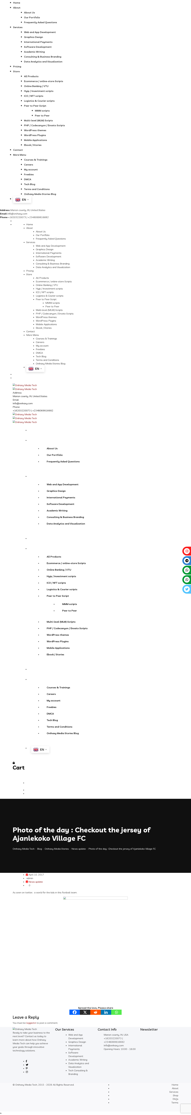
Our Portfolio (32, 17)
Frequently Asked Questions (40, 22)
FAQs (175, 1098)
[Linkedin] (106, 1012)
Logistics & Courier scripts (39, 100)
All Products (31, 76)
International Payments (38, 41)
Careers (28, 164)
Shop (175, 1095)
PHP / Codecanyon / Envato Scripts (44, 125)
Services (18, 27)
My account (31, 169)
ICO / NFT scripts (33, 95)
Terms (174, 1102)
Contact (18, 149)
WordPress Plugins (35, 135)
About (16, 7)
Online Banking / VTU (36, 86)
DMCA (27, 179)
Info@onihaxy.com (17, 213)
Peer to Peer (42, 115)
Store (16, 71)
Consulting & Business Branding (42, 56)
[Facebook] (74, 1012)
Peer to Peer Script (35, 105)
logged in (31, 1022)
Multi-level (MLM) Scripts (38, 120)
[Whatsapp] (116, 1012)
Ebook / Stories (32, 144)
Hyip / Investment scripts (38, 90)
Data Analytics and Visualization (43, 61)
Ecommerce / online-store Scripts (43, 81)
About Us (29, 12)
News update (36, 881)
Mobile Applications (35, 140)
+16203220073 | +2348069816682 (33, 410)
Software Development (38, 46)
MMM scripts (42, 110)
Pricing (17, 66)
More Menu (19, 154)
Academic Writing (34, 51)
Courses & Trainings (35, 159)
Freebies (29, 174)
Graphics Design (33, 37)
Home (16, 2)
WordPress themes (35, 130)
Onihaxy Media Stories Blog (40, 194)
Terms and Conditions (37, 189)
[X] (85, 1012)
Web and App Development (40, 32)
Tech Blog (29, 184)
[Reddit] (95, 1012)
